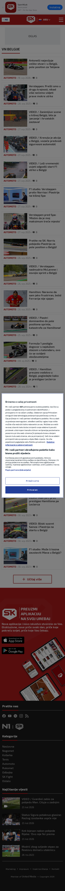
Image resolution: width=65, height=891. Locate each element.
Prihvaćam (32, 490)
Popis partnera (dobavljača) (18, 470)
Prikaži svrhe (32, 481)
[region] (32, 445)
